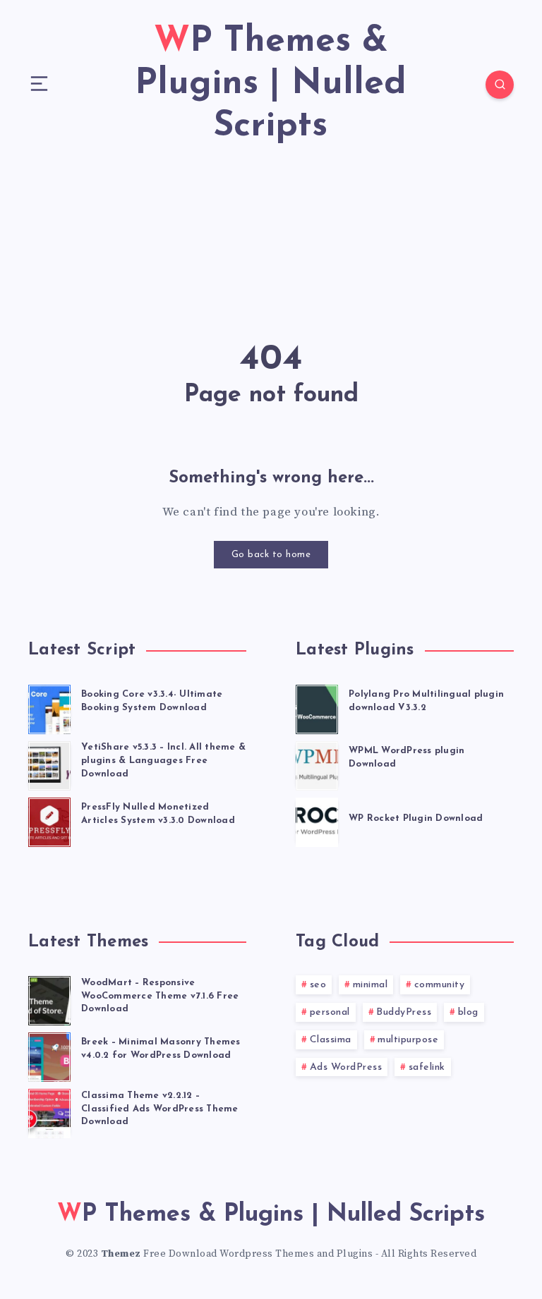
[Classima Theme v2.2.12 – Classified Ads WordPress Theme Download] (49, 1111)
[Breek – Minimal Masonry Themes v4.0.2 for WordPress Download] (49, 1055)
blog (468, 1012)
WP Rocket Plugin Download (416, 818)
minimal (370, 985)
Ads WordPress (346, 1067)
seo (318, 985)
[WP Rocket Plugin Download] (317, 820)
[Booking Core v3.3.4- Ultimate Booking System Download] (49, 707)
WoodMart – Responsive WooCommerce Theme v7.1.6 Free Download (160, 996)
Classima (330, 1040)
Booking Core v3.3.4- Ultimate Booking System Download (151, 701)
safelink (427, 1067)
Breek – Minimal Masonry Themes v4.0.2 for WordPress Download (161, 1048)
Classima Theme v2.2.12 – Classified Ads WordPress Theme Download (160, 1109)
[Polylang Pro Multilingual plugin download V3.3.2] (317, 707)
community (439, 985)
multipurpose (408, 1040)
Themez (121, 1254)
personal (330, 1012)
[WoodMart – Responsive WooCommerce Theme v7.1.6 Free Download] (49, 998)
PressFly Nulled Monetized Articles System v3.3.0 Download (158, 814)
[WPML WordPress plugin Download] (317, 763)
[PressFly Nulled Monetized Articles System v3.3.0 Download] (49, 820)
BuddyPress (403, 1012)
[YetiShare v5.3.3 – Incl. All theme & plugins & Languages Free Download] (49, 763)
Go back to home (271, 554)
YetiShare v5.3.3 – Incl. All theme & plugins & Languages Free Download (163, 761)
